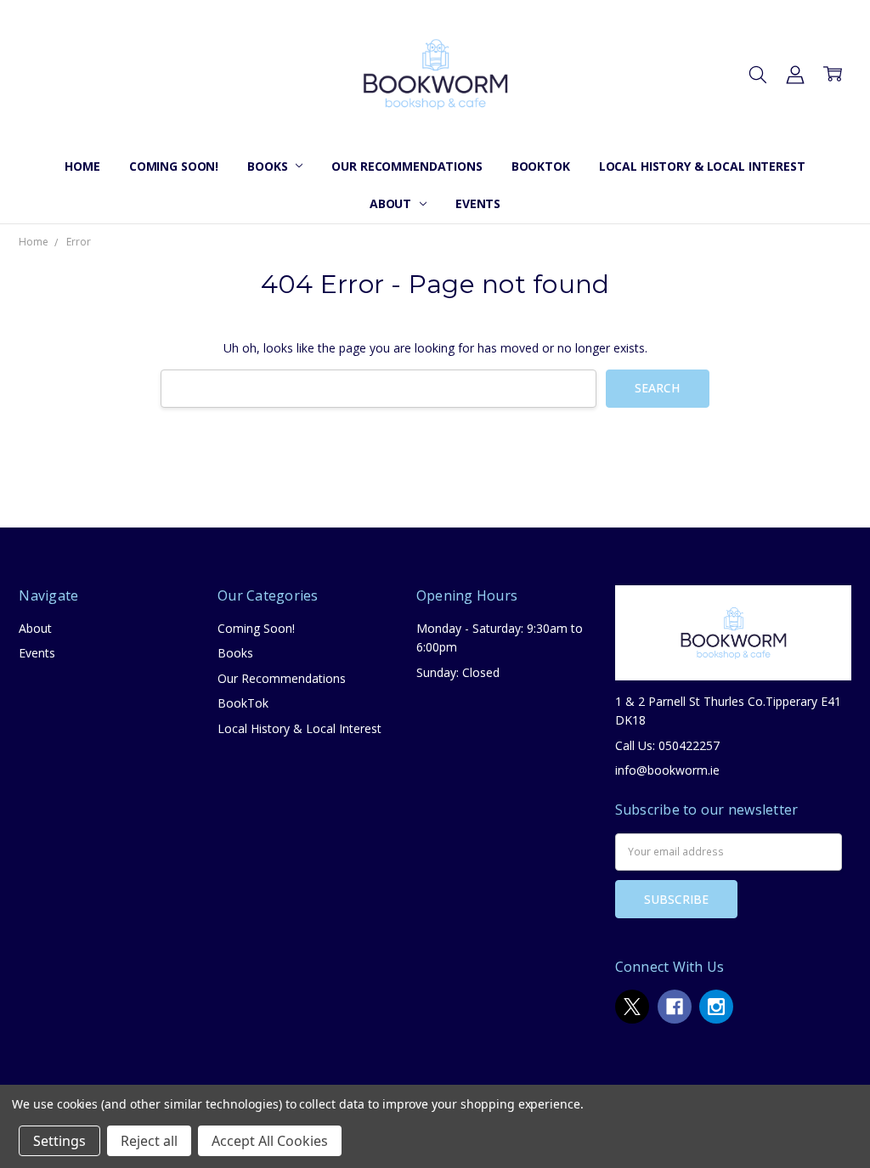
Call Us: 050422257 (667, 745)
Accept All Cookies (270, 1140)
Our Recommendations (406, 166)
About (392, 203)
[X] (632, 1007)
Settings (59, 1140)
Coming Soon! (173, 166)
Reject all (149, 1140)
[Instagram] (716, 1007)
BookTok (540, 166)
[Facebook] (675, 1007)
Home (82, 166)
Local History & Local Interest (702, 166)
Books (269, 166)
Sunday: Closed (458, 672)
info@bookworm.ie (667, 770)
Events (477, 203)
